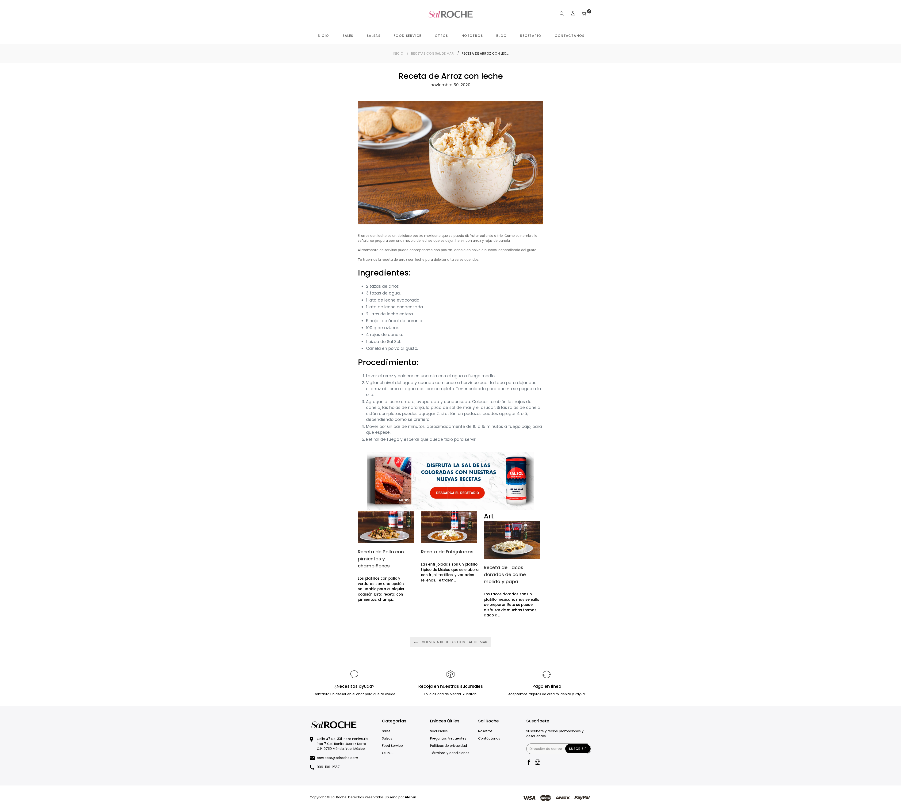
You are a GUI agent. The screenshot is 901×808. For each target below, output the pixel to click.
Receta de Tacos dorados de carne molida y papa (505, 574)
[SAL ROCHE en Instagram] (537, 762)
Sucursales (439, 731)
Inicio (398, 53)
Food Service (392, 745)
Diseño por (401, 797)
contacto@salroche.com (337, 757)
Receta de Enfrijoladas (447, 551)
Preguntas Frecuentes (448, 738)
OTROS (387, 753)
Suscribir (578, 748)
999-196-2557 (328, 767)
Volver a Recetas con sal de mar (454, 642)
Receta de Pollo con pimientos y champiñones (381, 558)
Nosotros (485, 731)
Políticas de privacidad (448, 745)
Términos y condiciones (449, 753)
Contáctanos (489, 738)
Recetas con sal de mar (432, 53)
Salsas (387, 738)
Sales (386, 731)
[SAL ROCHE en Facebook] (528, 762)
